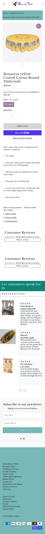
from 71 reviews (18, 294)
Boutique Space (9, 467)
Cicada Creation (9, 472)
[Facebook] (20, 438)
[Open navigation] (4, 4)
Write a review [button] (22, 240)
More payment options (22, 138)
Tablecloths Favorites (11, 507)
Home (5, 13)
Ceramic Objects (9, 501)
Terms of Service (10, 487)
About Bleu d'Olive (10, 464)
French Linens (9, 496)
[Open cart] (42, 4)
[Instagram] (24, 438)
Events (5, 504)
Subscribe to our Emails (12, 484)
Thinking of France (11, 469)
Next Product (8, 210)
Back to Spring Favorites (12, 208)
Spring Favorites (16, 13)
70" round (9, 104)
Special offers (8, 509)
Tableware (7, 499)
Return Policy (8, 479)
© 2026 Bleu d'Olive (11, 516)
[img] (6, 294)
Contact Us (7, 482)
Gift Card (6, 489)
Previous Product (30, 208)
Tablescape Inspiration (12, 477)
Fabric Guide (8, 474)
